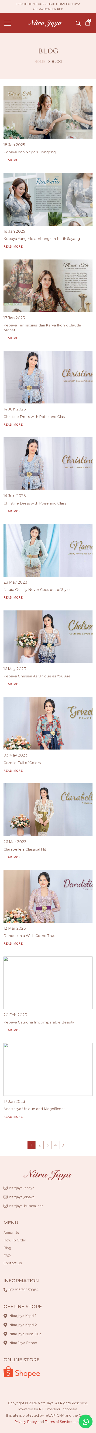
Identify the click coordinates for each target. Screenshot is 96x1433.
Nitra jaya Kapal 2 (23, 1325)
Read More (13, 160)
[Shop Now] (88, 23)
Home (39, 62)
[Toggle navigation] (7, 23)
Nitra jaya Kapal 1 (22, 1316)
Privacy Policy (25, 1422)
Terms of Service (58, 1422)
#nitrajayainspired (48, 9)
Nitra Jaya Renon (23, 1343)
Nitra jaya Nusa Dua (25, 1334)
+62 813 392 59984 (23, 1290)
